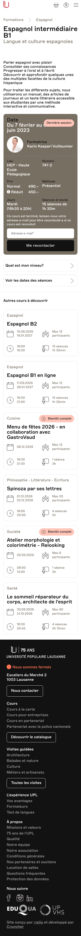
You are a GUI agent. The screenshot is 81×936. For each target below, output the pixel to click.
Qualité (13, 839)
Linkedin (30, 898)
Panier (56, 5)
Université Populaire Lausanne (6, 4)
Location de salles (22, 868)
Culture (13, 767)
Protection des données (28, 879)
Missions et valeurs (24, 828)
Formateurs (17, 807)
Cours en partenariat (25, 721)
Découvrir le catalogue (31, 737)
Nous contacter (25, 690)
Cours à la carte (21, 709)
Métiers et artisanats (25, 772)
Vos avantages (19, 801)
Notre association (22, 851)
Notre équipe (18, 845)
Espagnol (44, 20)
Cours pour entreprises (27, 715)
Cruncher (15, 927)
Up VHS (52, 910)
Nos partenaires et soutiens (31, 862)
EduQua (22, 910)
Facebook (10, 898)
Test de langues (20, 812)
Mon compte (66, 5)
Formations (13, 20)
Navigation (76, 5)
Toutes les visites (26, 783)
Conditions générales (25, 856)
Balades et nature (22, 761)
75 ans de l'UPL (20, 833)
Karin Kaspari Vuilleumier (50, 146)
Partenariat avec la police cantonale (39, 727)
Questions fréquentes (26, 874)
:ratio (38, 922)
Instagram (20, 898)
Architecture (18, 755)
